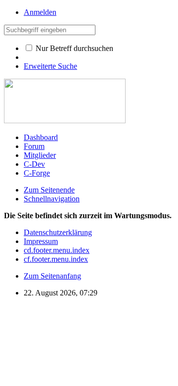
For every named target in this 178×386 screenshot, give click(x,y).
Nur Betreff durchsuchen (73, 48)
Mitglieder (40, 155)
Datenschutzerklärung (58, 232)
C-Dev (34, 164)
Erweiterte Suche (50, 66)
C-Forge (37, 173)
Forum (34, 146)
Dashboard (41, 137)
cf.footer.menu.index (56, 259)
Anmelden (40, 12)
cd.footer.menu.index (56, 250)
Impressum (41, 241)
